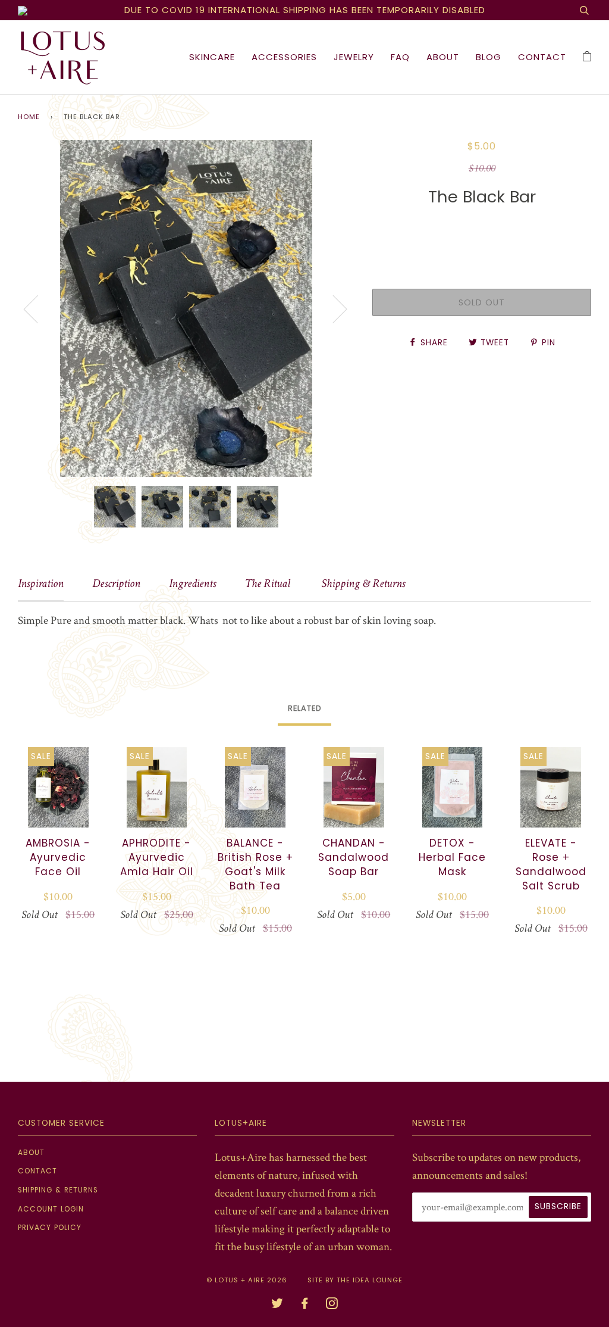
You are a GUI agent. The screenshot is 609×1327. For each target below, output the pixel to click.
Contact (542, 57)
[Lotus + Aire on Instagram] (332, 1305)
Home (29, 117)
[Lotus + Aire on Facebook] (305, 1305)
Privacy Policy (49, 1227)
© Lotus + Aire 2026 (246, 1280)
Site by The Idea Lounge (355, 1280)
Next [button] (332, 308)
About (442, 57)
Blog (488, 57)
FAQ (400, 57)
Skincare (212, 57)
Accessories (284, 57)
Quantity (482, 232)
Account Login (51, 1209)
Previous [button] (38, 308)
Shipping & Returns (58, 1190)
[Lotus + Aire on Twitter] (277, 1305)
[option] (186, 308)
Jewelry (354, 57)
